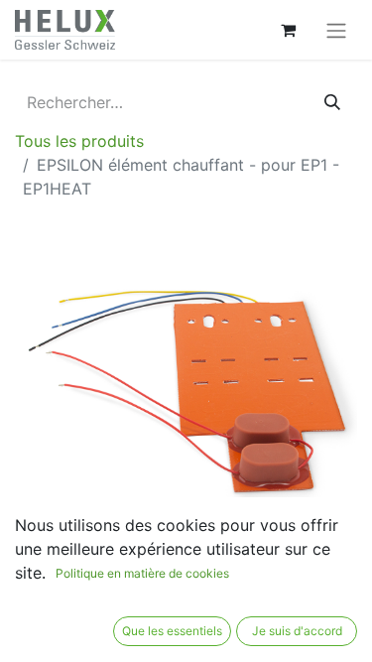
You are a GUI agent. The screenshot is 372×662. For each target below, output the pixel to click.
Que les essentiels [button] (172, 630)
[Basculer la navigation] (336, 30)
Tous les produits (79, 141)
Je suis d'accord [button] (297, 630)
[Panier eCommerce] (288, 30)
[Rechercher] (332, 102)
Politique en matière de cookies (142, 573)
